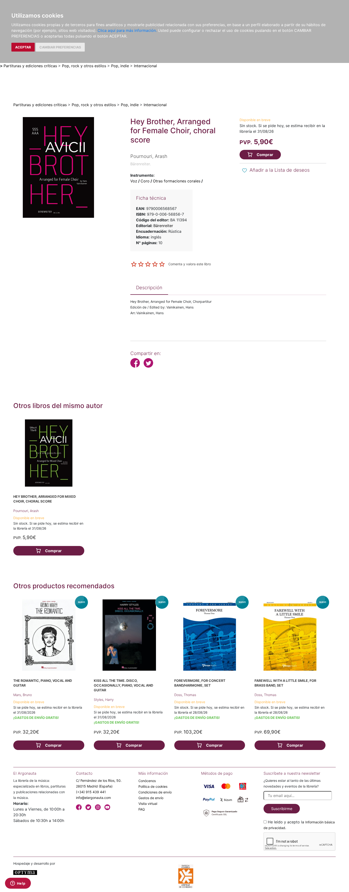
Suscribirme (281, 808)
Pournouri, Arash (26, 511)
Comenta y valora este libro (189, 264)
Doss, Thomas (185, 695)
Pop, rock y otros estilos (84, 65)
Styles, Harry (104, 699)
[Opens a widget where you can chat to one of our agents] (18, 884)
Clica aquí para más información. (127, 30)
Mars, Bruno (22, 695)
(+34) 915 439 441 (91, 792)
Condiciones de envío (155, 792)
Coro (145, 181)
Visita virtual (147, 804)
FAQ (141, 809)
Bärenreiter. (140, 163)
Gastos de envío (150, 798)
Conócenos (147, 781)
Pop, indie (120, 65)
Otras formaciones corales (176, 181)
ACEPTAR (23, 47)
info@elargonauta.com (93, 798)
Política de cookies (152, 786)
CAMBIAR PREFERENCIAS (60, 47)
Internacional (145, 65)
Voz (133, 181)
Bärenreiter (163, 225)
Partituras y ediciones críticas (30, 65)
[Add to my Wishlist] (245, 170)
